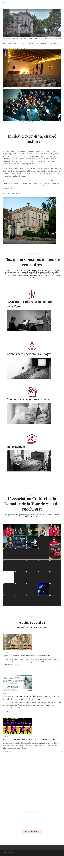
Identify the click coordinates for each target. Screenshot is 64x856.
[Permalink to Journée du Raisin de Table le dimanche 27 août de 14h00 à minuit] (32, 726)
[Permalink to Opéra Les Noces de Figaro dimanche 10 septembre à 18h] (32, 642)
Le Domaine (19, 3)
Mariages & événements (33, 3)
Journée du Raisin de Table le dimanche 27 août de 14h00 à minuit (30, 739)
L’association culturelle (50, 3)
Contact (24, 5)
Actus (17, 5)
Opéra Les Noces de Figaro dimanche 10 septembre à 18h (26, 655)
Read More (8, 668)
